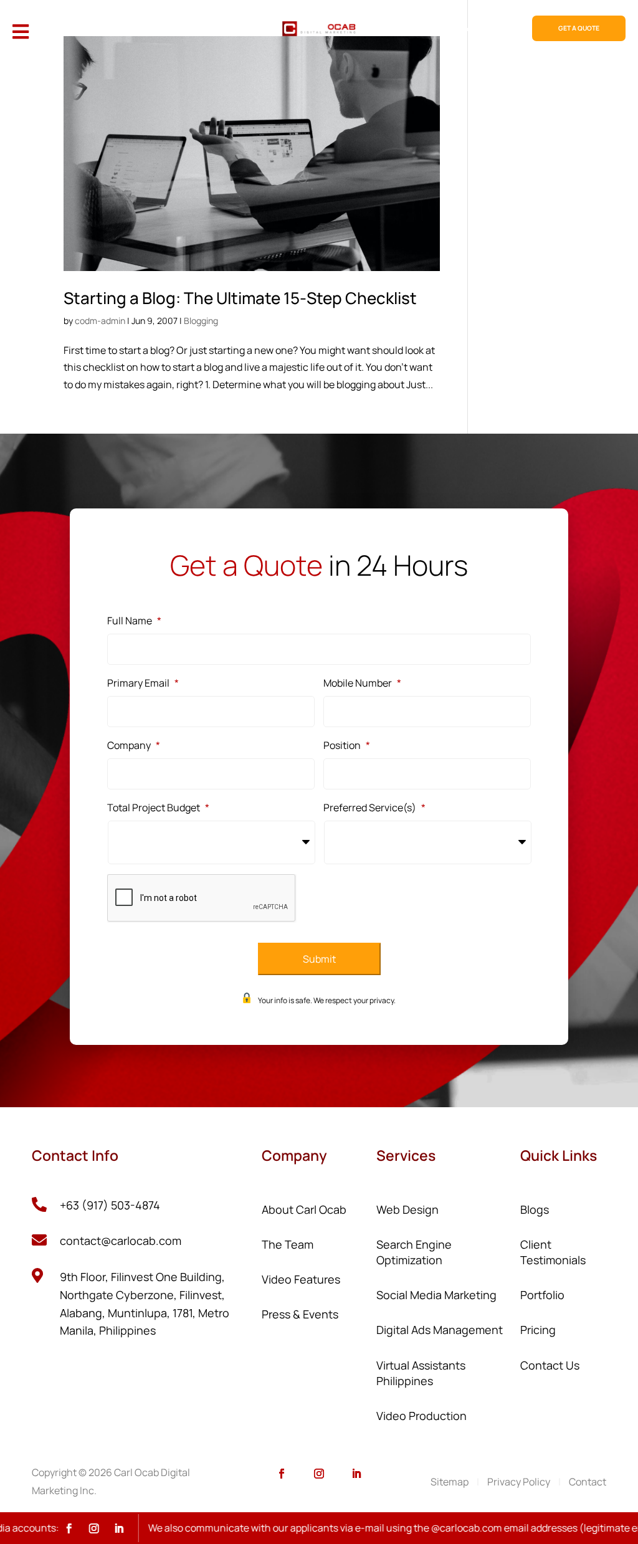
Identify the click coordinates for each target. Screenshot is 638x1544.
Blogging (201, 320)
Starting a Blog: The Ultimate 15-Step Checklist (240, 298)
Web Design (61, 28)
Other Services (214, 28)
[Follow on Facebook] (281, 1474)
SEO (105, 28)
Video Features (301, 1279)
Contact (587, 1482)
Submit (319, 959)
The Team (287, 1244)
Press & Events (300, 1314)
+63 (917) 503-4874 (110, 1205)
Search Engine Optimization (414, 1252)
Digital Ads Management (439, 1329)
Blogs (534, 1209)
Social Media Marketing (436, 1294)
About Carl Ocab (304, 1209)
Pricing (411, 28)
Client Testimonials (553, 1252)
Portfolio (457, 28)
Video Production (421, 1415)
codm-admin (100, 320)
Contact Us (549, 1365)
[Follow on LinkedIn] (356, 1474)
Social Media (151, 28)
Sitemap (450, 1482)
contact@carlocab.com (120, 1240)
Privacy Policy (518, 1482)
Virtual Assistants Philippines (420, 1373)
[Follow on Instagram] (319, 1474)
